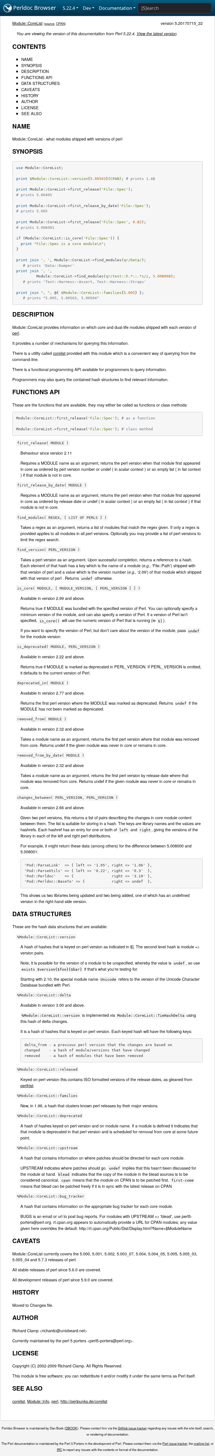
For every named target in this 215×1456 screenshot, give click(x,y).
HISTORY (30, 95)
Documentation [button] (115, 8)
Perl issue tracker (174, 1443)
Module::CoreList (27, 23)
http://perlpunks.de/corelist (83, 1401)
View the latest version (157, 33)
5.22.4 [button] (69, 8)
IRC (59, 1449)
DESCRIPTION (35, 71)
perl (15, 333)
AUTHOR (29, 101)
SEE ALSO (31, 113)
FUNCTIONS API (36, 77)
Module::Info (38, 1401)
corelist (59, 353)
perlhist (26, 1085)
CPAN (60, 23)
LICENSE (30, 107)
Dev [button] (87, 8)
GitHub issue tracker (132, 1428)
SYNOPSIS (31, 65)
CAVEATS (30, 89)
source (49, 23)
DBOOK (71, 1428)
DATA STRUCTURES (40, 83)
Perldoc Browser (34, 7)
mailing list (201, 1443)
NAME (27, 59)
